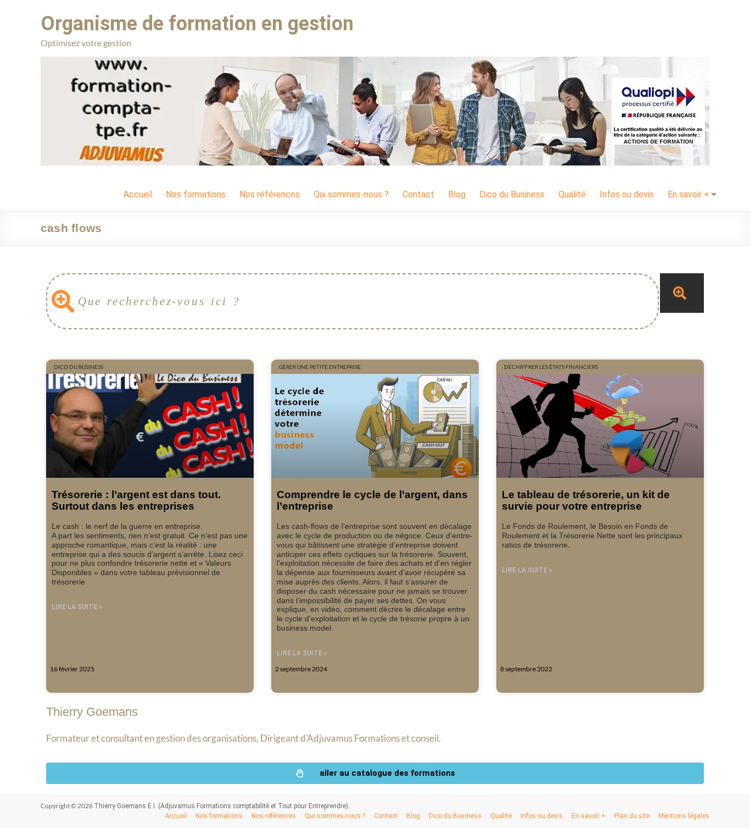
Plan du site (632, 816)
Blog (457, 194)
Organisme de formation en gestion (197, 23)
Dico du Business (512, 194)
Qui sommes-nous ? (351, 194)
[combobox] (352, 301)
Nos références (269, 194)
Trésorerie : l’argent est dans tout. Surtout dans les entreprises (136, 500)
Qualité (572, 194)
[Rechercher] (682, 293)
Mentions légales (683, 816)
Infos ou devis (627, 194)
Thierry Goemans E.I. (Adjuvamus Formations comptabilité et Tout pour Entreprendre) (221, 806)
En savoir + (688, 194)
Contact (418, 194)
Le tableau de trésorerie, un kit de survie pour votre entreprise (586, 500)
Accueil (138, 194)
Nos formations (196, 194)
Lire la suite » (77, 607)
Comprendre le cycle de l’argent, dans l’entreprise (372, 500)
